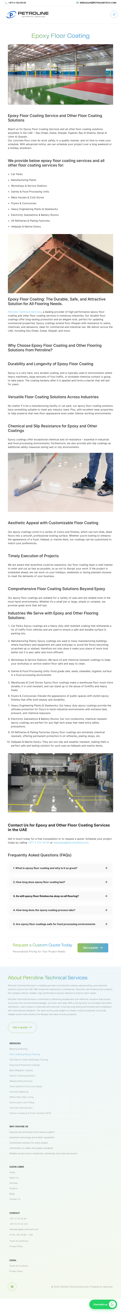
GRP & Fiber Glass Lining (21, 1097)
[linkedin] (28, 14)
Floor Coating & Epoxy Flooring (24, 1054)
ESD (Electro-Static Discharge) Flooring (28, 1059)
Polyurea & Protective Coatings (24, 1065)
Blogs (12, 1193)
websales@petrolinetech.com (70, 842)
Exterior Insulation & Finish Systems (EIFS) (30, 1113)
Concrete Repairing (18, 1091)
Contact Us (14, 1199)
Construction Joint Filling (21, 1102)
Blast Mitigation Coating (21, 1070)
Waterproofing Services (20, 1081)
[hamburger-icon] (112, 14)
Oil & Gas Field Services (21, 1107)
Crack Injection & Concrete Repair (25, 1086)
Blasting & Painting (18, 1049)
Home (12, 1172)
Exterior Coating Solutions (22, 1075)
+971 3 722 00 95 (38, 842)
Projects (13, 1188)
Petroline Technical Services (24, 311)
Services (13, 1183)
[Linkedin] (12, 1286)
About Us (14, 1177)
